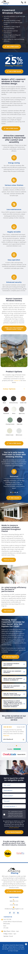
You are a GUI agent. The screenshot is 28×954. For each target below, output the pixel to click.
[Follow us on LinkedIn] (18, 912)
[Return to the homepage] (5, 2)
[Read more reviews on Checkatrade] (14, 754)
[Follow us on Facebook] (10, 912)
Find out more (9, 560)
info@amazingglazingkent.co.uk (14, 909)
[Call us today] (22, 2)
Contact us (17, 380)
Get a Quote (15, 498)
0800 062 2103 (14, 901)
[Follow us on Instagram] (14, 912)
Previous (2, 351)
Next (25, 351)
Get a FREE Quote (13, 46)
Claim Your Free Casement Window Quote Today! (14, 328)
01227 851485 (14, 905)
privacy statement (14, 827)
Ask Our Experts (11, 657)
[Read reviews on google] (23, 739)
